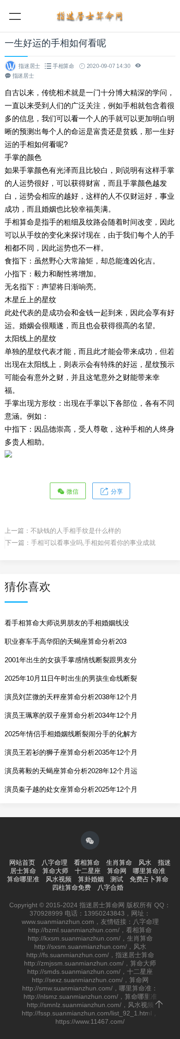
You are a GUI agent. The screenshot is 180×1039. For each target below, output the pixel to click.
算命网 (116, 870)
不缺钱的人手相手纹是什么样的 (75, 530)
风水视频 (59, 879)
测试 (116, 879)
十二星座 (88, 870)
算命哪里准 (23, 879)
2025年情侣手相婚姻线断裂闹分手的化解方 (71, 734)
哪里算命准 (149, 870)
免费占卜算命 (149, 879)
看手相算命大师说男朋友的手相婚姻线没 (67, 623)
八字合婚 (110, 887)
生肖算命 (119, 862)
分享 (116, 491)
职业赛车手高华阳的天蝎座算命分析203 (65, 641)
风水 (144, 862)
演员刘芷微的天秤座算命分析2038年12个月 (71, 697)
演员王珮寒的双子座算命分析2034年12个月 (71, 715)
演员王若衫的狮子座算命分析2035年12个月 (71, 752)
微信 (71, 491)
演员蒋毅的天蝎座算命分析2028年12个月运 (71, 771)
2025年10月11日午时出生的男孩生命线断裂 (71, 678)
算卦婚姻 (91, 879)
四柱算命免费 (71, 887)
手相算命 (63, 66)
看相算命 (87, 862)
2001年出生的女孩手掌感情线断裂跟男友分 (71, 660)
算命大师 (55, 870)
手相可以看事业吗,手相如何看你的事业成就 (93, 542)
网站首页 (22, 862)
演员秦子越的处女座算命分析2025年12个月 (71, 789)
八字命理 (54, 862)
